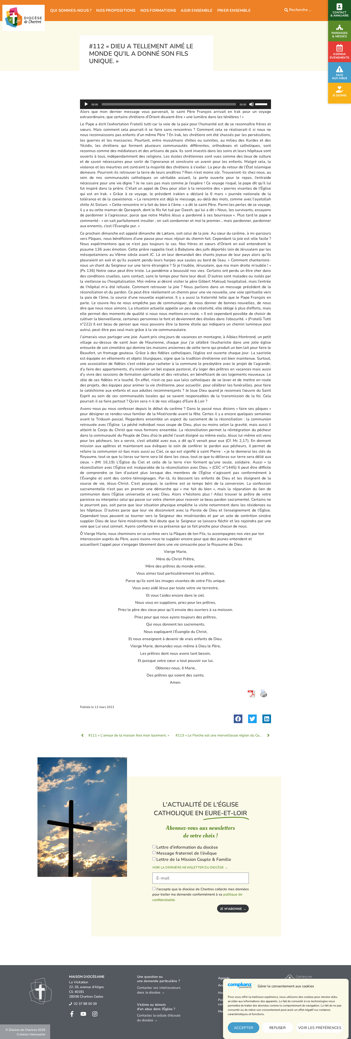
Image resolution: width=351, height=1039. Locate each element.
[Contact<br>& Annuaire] (339, 6)
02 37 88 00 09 (85, 1003)
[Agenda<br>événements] (339, 47)
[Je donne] (339, 89)
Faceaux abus (339, 76)
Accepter (243, 1027)
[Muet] (251, 104)
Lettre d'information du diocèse (187, 847)
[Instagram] (95, 1014)
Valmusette (37, 1034)
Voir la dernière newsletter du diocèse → (190, 867)
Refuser (277, 1027)
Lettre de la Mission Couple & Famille (193, 859)
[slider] (262, 103)
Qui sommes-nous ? (70, 10)
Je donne (340, 95)
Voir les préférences (319, 1027)
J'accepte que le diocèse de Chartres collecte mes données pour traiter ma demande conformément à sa (200, 894)
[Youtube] (83, 1014)
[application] (175, 104)
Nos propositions (115, 10)
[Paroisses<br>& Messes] (339, 27)
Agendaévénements (339, 56)
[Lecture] (86, 104)
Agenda (223, 978)
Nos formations (158, 10)
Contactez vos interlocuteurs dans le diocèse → (159, 990)
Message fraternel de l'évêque (186, 853)
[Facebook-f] (72, 1014)
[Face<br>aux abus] (339, 69)
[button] (238, 719)
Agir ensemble (197, 10)
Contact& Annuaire (339, 14)
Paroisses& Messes (339, 34)
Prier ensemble (234, 10)
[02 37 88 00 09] (70, 1003)
